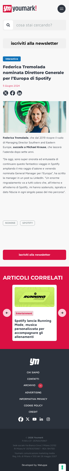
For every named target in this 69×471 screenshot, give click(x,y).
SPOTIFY (27, 222)
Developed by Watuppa (34, 465)
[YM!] (19, 8)
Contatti (33, 378)
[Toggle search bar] (8, 25)
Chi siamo (33, 372)
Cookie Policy (33, 405)
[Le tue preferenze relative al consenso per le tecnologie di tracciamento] (62, 467)
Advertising (33, 392)
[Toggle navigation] (62, 9)
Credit (33, 411)
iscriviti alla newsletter (34, 43)
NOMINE (10, 222)
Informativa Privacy (33, 398)
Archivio (29, 385)
